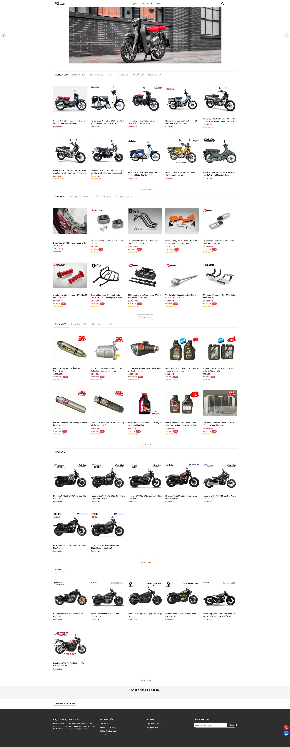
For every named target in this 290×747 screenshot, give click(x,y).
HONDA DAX (154, 74)
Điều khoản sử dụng (108, 727)
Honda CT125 (79, 74)
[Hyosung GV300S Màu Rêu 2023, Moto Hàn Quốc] (70, 526)
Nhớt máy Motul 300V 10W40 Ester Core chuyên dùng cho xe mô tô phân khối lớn (180, 425)
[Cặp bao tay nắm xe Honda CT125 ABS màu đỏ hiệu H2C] (70, 275)
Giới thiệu (104, 724)
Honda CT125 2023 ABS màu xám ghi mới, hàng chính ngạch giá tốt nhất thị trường (69, 173)
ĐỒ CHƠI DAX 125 (124, 196)
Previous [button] (3, 35)
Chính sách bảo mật (108, 731)
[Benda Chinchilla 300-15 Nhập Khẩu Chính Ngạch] (182, 594)
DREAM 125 (122, 74)
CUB (110, 74)
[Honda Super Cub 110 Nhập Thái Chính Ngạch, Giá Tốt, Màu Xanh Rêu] (220, 151)
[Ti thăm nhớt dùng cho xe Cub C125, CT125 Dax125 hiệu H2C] (182, 275)
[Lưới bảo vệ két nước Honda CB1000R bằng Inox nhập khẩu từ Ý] (220, 403)
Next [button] (286, 35)
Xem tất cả (144, 189)
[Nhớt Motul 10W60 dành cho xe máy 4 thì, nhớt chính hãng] (145, 403)
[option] (145, 35)
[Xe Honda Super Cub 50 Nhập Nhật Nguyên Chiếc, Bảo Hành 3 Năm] (145, 151)
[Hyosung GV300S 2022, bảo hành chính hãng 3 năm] (145, 476)
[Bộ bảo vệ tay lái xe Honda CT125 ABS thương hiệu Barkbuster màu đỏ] (182, 221)
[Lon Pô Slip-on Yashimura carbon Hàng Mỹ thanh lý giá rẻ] (108, 403)
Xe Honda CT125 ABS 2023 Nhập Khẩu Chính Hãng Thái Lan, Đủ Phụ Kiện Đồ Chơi (219, 121)
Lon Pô (109, 324)
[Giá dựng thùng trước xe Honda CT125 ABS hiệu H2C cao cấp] (145, 275)
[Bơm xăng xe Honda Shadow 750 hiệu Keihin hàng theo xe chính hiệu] (108, 349)
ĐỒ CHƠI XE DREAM (80, 196)
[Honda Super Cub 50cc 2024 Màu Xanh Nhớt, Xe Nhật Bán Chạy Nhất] (108, 99)
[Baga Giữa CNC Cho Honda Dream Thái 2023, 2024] (70, 221)
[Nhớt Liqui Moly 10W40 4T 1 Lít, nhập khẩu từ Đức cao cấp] (220, 349)
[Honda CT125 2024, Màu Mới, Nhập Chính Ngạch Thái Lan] (182, 151)
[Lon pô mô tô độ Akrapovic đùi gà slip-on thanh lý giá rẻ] (145, 349)
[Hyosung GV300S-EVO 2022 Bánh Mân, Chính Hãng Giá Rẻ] (108, 476)
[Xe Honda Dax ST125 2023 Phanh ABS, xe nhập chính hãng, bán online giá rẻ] (108, 151)
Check (231, 725)
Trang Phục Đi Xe (79, 324)
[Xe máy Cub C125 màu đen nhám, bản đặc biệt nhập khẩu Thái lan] (70, 99)
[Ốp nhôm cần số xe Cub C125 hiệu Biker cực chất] (108, 221)
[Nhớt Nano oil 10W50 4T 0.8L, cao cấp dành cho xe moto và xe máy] (182, 349)
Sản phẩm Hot (152, 727)
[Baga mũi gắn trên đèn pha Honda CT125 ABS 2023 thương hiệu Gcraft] (108, 275)
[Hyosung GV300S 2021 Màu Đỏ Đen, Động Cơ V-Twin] (182, 476)
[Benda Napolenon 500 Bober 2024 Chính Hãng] (70, 594)
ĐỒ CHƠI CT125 (103, 196)
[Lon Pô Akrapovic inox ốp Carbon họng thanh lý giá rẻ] (70, 349)
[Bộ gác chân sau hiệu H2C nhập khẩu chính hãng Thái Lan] (220, 221)
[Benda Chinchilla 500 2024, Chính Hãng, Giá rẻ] (108, 594)
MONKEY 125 (96, 74)
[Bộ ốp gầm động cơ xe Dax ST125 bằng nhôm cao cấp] (220, 275)
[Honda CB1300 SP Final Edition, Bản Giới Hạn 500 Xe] (70, 643)
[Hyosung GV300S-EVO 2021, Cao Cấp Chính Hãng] (70, 476)
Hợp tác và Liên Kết (154, 724)
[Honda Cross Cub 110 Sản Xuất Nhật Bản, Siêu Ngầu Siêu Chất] (182, 99)
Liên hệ (103, 735)
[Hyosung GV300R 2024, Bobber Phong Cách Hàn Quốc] (220, 476)
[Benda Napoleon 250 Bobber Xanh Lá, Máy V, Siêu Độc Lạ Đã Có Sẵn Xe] (220, 594)
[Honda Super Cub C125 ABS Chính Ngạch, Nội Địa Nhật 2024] (145, 99)
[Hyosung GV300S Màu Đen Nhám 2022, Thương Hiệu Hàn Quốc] (108, 526)
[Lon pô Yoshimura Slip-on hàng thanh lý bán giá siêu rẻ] (70, 403)
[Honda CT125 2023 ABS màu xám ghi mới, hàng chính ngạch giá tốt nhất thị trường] (70, 151)
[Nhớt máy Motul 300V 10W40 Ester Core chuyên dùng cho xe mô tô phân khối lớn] (182, 403)
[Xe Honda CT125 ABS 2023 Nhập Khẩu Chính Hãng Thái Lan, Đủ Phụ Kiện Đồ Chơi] (220, 99)
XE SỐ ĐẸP (138, 74)
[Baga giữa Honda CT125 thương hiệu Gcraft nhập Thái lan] (145, 221)
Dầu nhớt (96, 324)
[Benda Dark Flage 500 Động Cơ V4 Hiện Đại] (145, 594)
